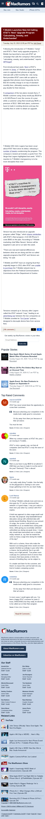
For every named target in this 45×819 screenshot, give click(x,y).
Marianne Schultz (28, 691)
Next (26, 67)
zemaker (13, 433)
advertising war (9, 316)
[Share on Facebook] (39, 329)
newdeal (13, 459)
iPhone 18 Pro (35, 10)
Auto (39, 814)
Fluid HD (33, 814)
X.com (8, 670)
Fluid (28, 814)
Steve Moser (5, 708)
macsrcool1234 (15, 400)
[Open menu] (2, 4)
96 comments (9, 329)
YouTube (9, 720)
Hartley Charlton (15, 375)
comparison (9, 93)
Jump (14, 70)
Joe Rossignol (15, 388)
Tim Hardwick (27, 683)
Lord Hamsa (14, 496)
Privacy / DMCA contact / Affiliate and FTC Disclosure (17, 806)
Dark (6, 815)
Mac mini (7, 10)
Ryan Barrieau (27, 700)
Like (21, 428)
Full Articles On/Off (19, 814)
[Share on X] (33, 329)
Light (2, 815)
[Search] (38, 4)
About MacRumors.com (13, 648)
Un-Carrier (25, 318)
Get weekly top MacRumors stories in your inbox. (22, 336)
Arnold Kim (5, 666)
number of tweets (10, 151)
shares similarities (34, 234)
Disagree (26, 428)
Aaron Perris (26, 708)
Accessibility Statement (8, 810)
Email (2, 670)
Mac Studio (20, 10)
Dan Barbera (5, 700)
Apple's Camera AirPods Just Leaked (23, 757)
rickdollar (13, 577)
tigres (12, 477)
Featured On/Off (7, 814)
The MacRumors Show (18, 763)
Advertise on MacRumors (14, 655)
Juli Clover (37, 43)
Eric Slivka (25, 666)
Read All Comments (22, 614)
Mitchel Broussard (7, 683)
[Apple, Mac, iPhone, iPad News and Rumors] (18, 6)
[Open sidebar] (42, 4)
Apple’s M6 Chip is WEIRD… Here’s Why (25, 734)
